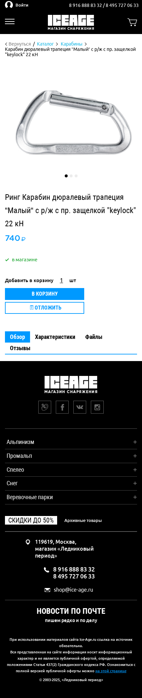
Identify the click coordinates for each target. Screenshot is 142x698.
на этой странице (110, 671)
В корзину (45, 294)
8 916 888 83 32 (86, 5)
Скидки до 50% (31, 520)
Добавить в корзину (29, 280)
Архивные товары (83, 520)
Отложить (47, 308)
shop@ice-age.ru (73, 590)
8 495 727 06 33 (122, 5)
